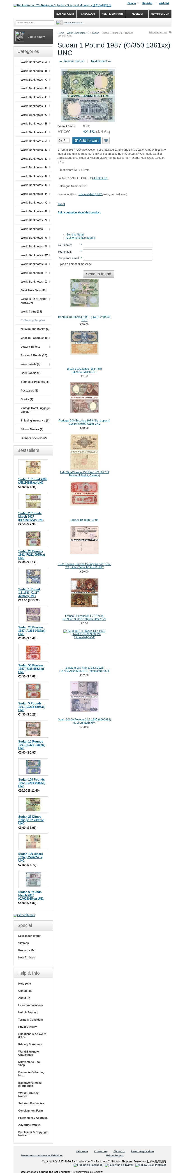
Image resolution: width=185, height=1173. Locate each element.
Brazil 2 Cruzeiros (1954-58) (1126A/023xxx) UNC (84, 370)
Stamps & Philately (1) (35, 381)
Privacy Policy (27, 1026)
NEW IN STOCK (160, 13)
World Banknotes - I (33, 132)
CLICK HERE (100, 178)
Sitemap (23, 943)
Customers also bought (81, 237)
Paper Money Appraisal (33, 1117)
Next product (101, 61)
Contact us (25, 990)
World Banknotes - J (34, 141)
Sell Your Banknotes (31, 1103)
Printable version (158, 32)
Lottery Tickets (30, 346)
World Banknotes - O (34, 185)
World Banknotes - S (78, 33)
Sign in (131, 3)
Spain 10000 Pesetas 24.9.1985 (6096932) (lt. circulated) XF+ (84, 721)
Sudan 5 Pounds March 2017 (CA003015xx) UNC (31, 895)
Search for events (29, 935)
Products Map (27, 950)
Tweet (61, 204)
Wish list (164, 3)
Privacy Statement (30, 1044)
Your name (64, 245)
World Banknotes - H (34, 123)
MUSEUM (137, 13)
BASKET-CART (65, 13)
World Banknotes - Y (34, 272)
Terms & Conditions (31, 1019)
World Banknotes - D (34, 88)
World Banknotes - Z (34, 281)
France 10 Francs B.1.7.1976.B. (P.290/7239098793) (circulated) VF (84, 617)
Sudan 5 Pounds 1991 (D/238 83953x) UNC (31, 707)
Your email (64, 251)
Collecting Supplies (33, 320)
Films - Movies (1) (32, 429)
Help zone (24, 983)
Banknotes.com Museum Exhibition (42, 1155)
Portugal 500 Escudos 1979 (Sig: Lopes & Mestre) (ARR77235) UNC (84, 422)
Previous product (71, 61)
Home (61, 33)
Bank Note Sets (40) (33, 290)
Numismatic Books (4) (35, 329)
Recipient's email (68, 258)
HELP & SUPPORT (112, 13)
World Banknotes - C (34, 79)
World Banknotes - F (34, 106)
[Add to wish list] (106, 140)
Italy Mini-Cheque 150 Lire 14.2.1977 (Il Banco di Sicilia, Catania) (84, 474)
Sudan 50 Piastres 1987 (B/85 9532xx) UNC (31, 669)
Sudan (95, 33)
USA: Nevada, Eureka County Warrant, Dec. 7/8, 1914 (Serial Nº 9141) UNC (84, 566)
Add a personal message (76, 264)
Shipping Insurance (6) (35, 420)
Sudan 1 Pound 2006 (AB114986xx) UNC (32, 481)
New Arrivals (26, 957)
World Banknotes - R (34, 211)
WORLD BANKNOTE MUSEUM (34, 301)
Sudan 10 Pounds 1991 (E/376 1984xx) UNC (31, 745)
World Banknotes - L (34, 158)
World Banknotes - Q (34, 202)
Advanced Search (73, 22)
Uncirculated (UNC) (91, 194)
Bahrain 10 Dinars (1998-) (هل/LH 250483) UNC (84, 318)
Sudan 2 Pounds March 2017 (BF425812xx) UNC (31, 517)
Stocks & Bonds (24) (34, 355)
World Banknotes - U (34, 237)
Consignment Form (30, 1110)
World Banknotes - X (34, 264)
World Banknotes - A (34, 62)
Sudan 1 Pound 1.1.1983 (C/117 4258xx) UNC (29, 593)
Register (147, 3)
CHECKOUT (88, 13)
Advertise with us (29, 1125)
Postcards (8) (29, 390)
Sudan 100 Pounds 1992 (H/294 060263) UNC (31, 783)
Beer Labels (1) (30, 373)
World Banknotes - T (34, 229)
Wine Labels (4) (30, 364)
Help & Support (28, 1012)
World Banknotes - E (34, 97)
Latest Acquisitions (30, 1005)
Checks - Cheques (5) (35, 338)
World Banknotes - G (34, 114)
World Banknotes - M (34, 167)
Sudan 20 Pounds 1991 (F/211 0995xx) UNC (31, 555)
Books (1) (27, 399)
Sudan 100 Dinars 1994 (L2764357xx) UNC (30, 857)
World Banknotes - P (34, 193)
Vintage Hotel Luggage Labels (35, 410)
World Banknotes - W (34, 255)
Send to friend (75, 234)
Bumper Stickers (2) (34, 438)
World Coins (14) (31, 311)
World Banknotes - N (34, 176)
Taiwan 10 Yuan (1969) (84, 519)
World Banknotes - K (34, 150)
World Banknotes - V (34, 246)
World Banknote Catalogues (28, 1053)
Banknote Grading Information (30, 1084)
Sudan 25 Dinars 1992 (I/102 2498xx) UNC (31, 820)
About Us (24, 998)
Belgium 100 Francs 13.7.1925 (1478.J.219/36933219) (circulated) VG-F (84, 669)
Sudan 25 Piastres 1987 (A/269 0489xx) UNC (31, 631)
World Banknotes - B (34, 70)
